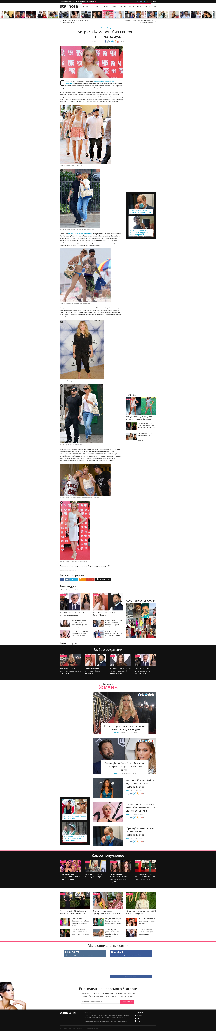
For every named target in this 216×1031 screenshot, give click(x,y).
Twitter (139, 1018)
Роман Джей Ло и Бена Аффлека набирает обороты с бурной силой (125, 766)
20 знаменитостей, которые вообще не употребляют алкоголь (147, 425)
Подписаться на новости (130, 976)
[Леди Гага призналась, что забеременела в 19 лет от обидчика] (65, 634)
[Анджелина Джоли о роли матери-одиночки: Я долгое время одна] (65, 623)
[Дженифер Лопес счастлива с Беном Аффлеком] (108, 601)
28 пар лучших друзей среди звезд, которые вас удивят (146, 921)
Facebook (139, 1015)
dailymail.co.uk (72, 570)
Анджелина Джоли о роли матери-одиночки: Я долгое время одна (120, 670)
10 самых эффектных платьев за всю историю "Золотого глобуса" (145, 876)
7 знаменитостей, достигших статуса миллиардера (142, 670)
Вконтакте (140, 1012)
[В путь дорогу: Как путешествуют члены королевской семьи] (98, 634)
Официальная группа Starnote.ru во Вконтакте (79, 955)
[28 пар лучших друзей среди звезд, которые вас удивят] (131, 922)
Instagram (139, 1021)
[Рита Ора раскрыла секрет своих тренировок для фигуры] (70, 660)
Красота (63, 656)
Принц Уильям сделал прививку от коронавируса (140, 831)
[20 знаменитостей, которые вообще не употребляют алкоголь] (131, 426)
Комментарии (105, 579)
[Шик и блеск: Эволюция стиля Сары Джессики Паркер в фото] (65, 922)
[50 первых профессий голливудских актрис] (95, 866)
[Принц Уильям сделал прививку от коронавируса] (108, 836)
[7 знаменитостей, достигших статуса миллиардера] (75, 601)
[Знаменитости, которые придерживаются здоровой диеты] (108, 900)
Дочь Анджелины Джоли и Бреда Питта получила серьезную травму (70, 876)
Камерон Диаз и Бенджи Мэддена (80, 234)
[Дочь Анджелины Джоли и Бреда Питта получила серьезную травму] (70, 866)
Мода (137, 862)
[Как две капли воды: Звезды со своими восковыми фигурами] (141, 406)
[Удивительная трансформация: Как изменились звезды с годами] (120, 866)
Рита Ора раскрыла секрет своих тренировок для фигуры (70, 670)
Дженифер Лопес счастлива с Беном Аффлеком (92, 670)
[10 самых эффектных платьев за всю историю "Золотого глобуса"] (145, 866)
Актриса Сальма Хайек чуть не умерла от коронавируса (140, 783)
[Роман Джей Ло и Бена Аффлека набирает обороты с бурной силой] (98, 623)
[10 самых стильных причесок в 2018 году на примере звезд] (141, 900)
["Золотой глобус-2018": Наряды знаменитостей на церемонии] (75, 900)
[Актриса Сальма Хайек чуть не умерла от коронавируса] (108, 788)
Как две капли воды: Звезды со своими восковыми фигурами (113, 921)
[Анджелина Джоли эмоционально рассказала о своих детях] (131, 437)
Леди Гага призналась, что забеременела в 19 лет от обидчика (80, 633)
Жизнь (62, 595)
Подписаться (127, 1001)
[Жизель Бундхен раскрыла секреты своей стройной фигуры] (98, 933)
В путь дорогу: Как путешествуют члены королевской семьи (113, 633)
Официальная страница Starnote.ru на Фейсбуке (126, 955)
